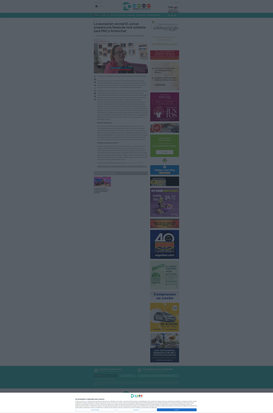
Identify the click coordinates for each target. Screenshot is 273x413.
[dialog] (136, 403)
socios (86, 401)
